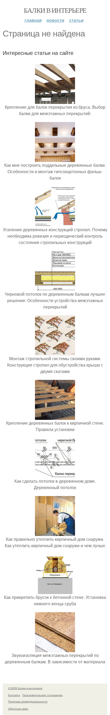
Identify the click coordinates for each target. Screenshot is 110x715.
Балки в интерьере (55, 10)
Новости (55, 20)
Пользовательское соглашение (42, 695)
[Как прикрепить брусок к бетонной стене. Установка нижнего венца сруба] (55, 591)
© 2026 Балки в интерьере (25, 688)
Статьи (76, 20)
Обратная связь (18, 708)
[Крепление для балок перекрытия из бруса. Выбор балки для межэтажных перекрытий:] (55, 101)
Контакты (14, 695)
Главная (33, 20)
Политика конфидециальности (28, 701)
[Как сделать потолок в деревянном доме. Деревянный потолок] (55, 475)
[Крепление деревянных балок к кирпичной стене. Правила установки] (55, 416)
